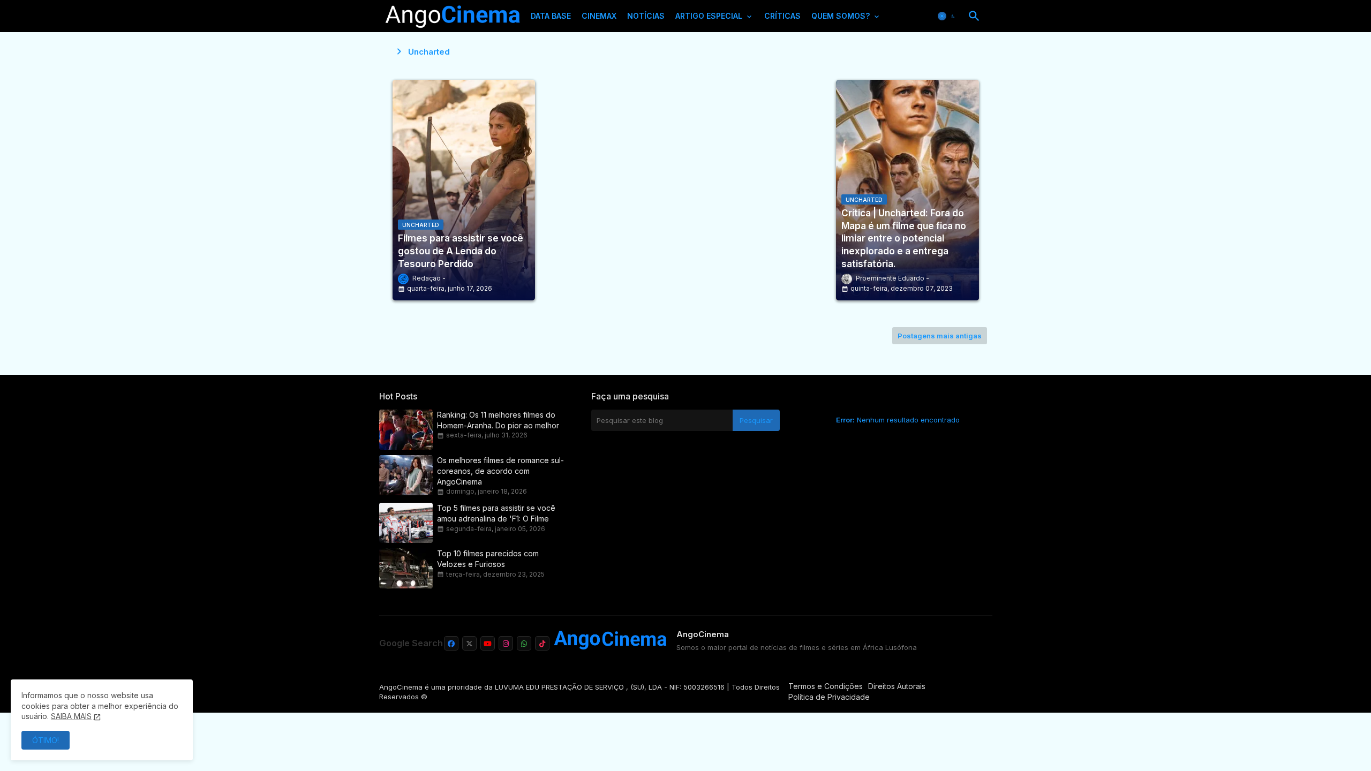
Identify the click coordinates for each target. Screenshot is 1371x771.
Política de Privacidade (829, 696)
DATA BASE (551, 15)
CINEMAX (599, 15)
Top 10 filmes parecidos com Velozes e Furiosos (488, 559)
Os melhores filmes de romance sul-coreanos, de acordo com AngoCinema (500, 471)
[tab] (550, 18)
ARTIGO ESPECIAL (708, 15)
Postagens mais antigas (940, 335)
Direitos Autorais (896, 686)
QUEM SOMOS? (840, 15)
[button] (947, 16)
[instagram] (506, 643)
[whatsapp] (524, 643)
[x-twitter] (469, 643)
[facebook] (451, 643)
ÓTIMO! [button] (45, 740)
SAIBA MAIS (71, 716)
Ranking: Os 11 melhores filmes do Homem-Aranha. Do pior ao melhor (498, 420)
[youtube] (487, 643)
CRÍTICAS (782, 15)
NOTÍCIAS (646, 15)
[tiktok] (542, 643)
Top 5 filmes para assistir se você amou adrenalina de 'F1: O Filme (496, 513)
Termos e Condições (825, 686)
